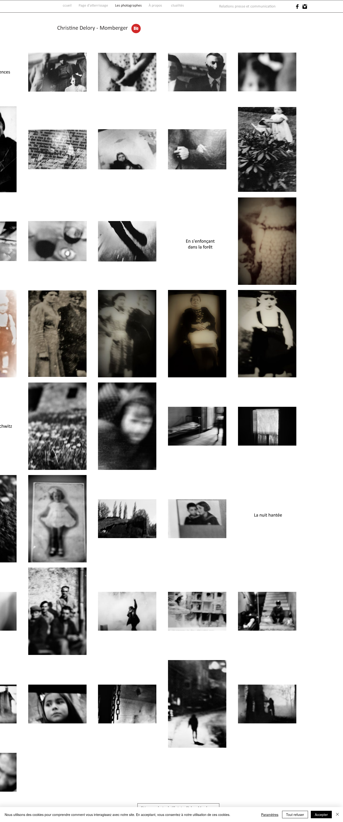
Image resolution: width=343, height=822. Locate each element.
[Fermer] (337, 814)
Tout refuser (295, 814)
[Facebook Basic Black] (297, 6)
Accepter (321, 814)
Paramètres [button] (269, 814)
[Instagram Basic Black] (304, 6)
